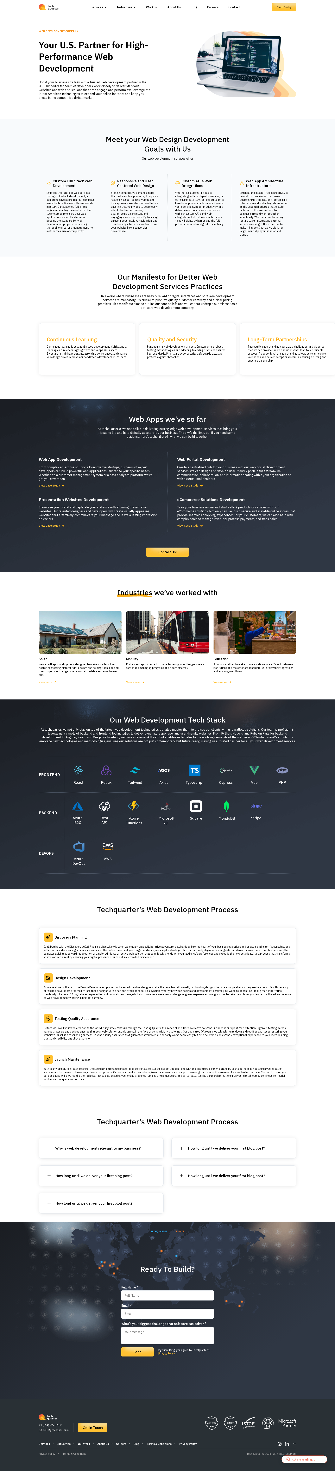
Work (150, 7)
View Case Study (49, 485)
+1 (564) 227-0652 (50, 1425)
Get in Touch (93, 1427)
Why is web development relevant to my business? (98, 1148)
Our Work (84, 1444)
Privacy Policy (166, 1353)
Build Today (284, 7)
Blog (194, 7)
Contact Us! (167, 552)
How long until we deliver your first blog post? (94, 1175)
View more (45, 682)
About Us (174, 7)
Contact (234, 7)
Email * (126, 1305)
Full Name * (129, 1287)
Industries (124, 7)
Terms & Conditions (159, 1444)
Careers (213, 7)
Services (97, 7)
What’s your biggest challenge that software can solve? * (163, 1324)
